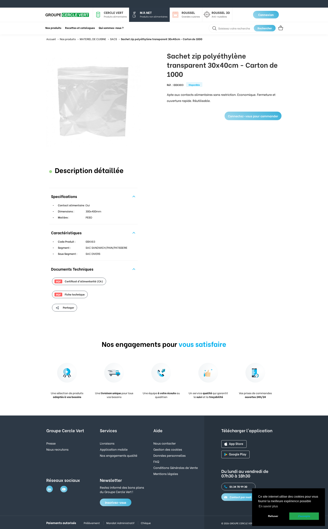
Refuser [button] (273, 516)
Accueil (51, 39)
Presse (51, 443)
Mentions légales (165, 473)
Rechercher (265, 28)
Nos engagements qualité (118, 455)
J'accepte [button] (304, 516)
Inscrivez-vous (115, 502)
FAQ (156, 461)
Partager (68, 307)
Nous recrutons (57, 449)
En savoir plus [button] (268, 506)
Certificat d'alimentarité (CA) (79, 281)
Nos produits (68, 39)
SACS (113, 39)
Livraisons (107, 443)
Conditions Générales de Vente (175, 467)
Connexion (266, 14)
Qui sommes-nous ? (111, 28)
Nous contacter (164, 443)
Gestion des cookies (167, 449)
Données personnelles (169, 455)
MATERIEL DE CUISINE (93, 39)
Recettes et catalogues (80, 28)
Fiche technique (70, 294)
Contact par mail (240, 497)
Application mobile (114, 449)
